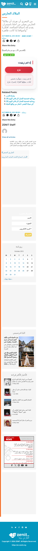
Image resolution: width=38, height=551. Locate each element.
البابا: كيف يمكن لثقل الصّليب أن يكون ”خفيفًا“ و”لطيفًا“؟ (21, 411)
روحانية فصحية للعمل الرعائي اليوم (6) (20, 101)
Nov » (10, 279)
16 (10, 267)
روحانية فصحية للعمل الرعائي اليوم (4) (20, 98)
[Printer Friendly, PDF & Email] (9, 55)
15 (6, 267)
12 (23, 263)
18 (19, 267)
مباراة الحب (10, 96)
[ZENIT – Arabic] (10, 4)
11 (19, 263)
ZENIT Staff (26, 36)
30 (10, 274)
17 (15, 267)
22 (6, 271)
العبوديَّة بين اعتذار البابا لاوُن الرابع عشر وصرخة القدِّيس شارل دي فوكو (23, 380)
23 (10, 271)
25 (19, 271)
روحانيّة (4, 38)
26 (23, 271)
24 (15, 271)
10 (15, 263)
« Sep (6, 279)
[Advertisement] (19, 185)
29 (6, 274)
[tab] (11, 438)
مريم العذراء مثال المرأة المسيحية (22, 420)
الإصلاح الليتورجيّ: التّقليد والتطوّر (22, 400)
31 (15, 274)
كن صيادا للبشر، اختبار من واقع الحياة (20, 104)
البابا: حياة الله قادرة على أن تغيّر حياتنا (21, 390)
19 (23, 267)
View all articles (8, 137)
